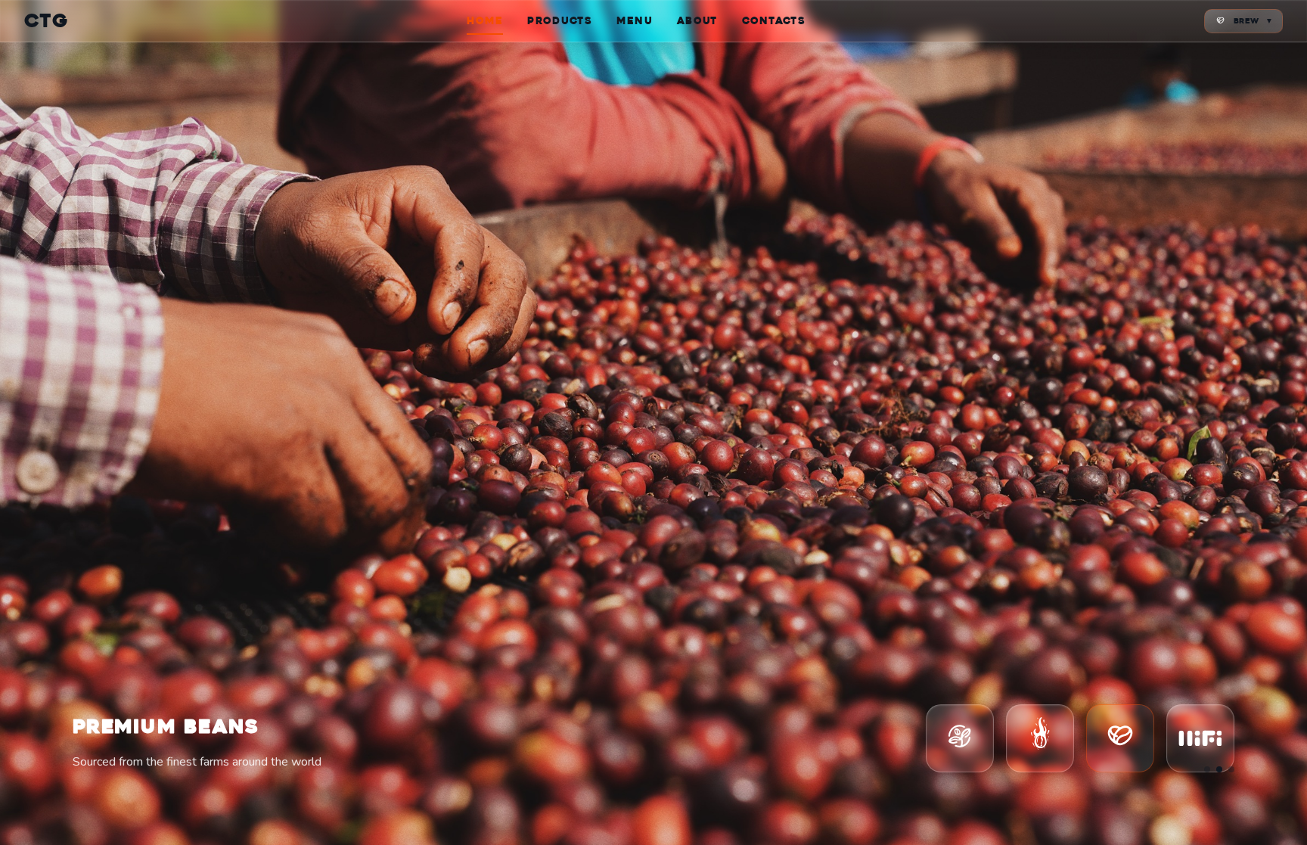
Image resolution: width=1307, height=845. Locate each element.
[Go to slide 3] (1231, 769)
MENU (634, 20)
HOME (485, 20)
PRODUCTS (559, 20)
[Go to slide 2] (1219, 769)
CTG (46, 20)
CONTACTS (774, 20)
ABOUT (697, 20)
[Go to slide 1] (1207, 769)
